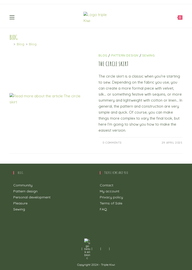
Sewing (148, 55)
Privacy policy (111, 197)
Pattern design (124, 55)
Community (22, 185)
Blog (32, 44)
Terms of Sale (111, 203)
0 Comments (112, 142)
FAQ (103, 209)
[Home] (11, 44)
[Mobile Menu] (12, 17)
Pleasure (20, 203)
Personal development (31, 197)
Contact (106, 185)
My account (109, 191)
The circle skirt (113, 64)
